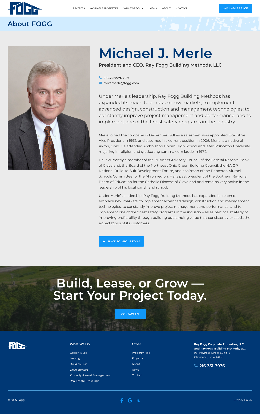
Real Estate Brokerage (84, 381)
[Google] (130, 400)
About (166, 8)
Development (79, 369)
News (152, 8)
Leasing (75, 358)
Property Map (141, 352)
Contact (181, 8)
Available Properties (104, 8)
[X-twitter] (138, 400)
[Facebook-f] (122, 400)
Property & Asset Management (90, 375)
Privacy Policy (243, 400)
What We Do (132, 8)
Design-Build (78, 352)
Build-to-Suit (78, 364)
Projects (79, 8)
